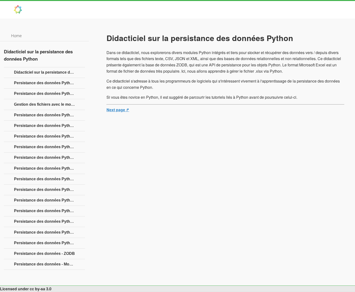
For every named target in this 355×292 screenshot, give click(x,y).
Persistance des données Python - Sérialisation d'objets (49, 115)
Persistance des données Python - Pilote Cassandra (49, 243)
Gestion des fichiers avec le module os (49, 104)
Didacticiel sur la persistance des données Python (49, 72)
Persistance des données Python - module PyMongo (49, 232)
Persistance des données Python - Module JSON (49, 179)
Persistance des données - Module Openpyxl (49, 264)
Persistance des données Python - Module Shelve (49, 147)
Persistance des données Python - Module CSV (49, 168)
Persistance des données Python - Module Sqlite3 (49, 211)
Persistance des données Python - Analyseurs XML (49, 190)
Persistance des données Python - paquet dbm (49, 157)
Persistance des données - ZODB (44, 253)
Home (16, 35)
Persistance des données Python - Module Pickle (49, 126)
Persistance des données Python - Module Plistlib (49, 200)
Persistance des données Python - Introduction (49, 83)
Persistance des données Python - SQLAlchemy (49, 221)
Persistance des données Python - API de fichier (49, 93)
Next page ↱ (117, 109)
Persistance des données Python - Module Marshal (49, 136)
